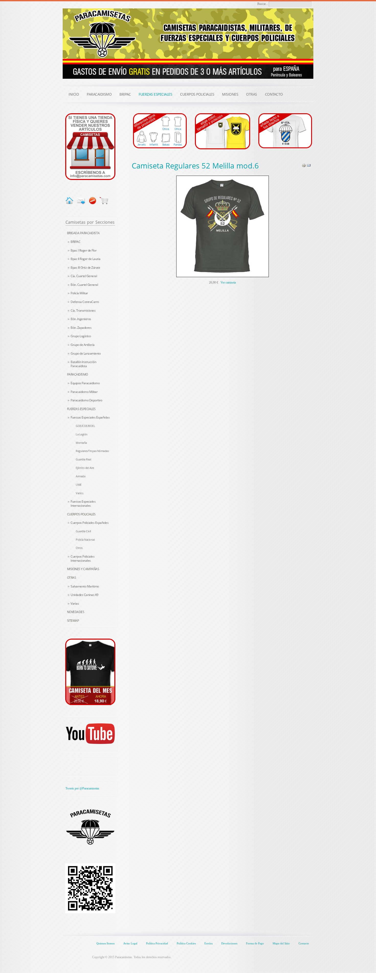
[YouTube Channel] (90, 733)
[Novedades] (92, 200)
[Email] (309, 165)
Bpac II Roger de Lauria (86, 259)
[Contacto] (90, 146)
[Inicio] (69, 200)
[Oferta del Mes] (90, 672)
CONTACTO (274, 94)
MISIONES (230, 94)
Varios (79, 493)
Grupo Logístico (81, 336)
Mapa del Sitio (281, 943)
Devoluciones (229, 943)
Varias (75, 603)
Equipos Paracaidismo (85, 383)
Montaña (81, 443)
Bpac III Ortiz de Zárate (85, 267)
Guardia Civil (83, 531)
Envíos (208, 943)
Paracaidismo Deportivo (86, 400)
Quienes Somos (105, 943)
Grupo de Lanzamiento (86, 353)
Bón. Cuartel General (84, 284)
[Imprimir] (304, 165)
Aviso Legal (130, 943)
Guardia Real (83, 459)
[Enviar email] (81, 200)
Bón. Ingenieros (81, 319)
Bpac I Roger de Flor (83, 250)
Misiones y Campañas (83, 569)
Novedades (75, 612)
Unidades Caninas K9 (84, 595)
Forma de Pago (255, 943)
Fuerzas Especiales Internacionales (83, 503)
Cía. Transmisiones (83, 310)
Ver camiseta (228, 282)
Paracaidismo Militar (84, 392)
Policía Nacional (85, 539)
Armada (80, 476)
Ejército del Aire (85, 468)
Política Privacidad (157, 943)
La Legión (81, 434)
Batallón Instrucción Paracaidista (83, 364)
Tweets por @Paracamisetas (82, 788)
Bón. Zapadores (81, 327)
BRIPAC (75, 242)
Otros (79, 548)
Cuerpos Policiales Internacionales (82, 558)
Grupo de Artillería (83, 345)
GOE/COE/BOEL (85, 426)
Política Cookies (186, 943)
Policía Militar (79, 293)
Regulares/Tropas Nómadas (92, 451)
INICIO (74, 94)
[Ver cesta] (104, 200)
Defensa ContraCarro (85, 302)
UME (79, 484)
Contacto (303, 943)
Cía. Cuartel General (84, 276)
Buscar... (262, 4)
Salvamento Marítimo (85, 586)
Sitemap (73, 620)
